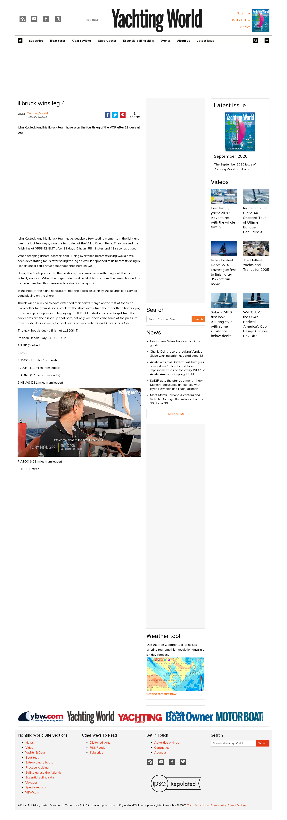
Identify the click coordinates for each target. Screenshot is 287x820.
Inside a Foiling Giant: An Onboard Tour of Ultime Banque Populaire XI (255, 220)
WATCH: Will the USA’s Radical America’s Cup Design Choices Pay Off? (255, 324)
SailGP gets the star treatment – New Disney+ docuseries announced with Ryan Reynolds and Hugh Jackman (176, 385)
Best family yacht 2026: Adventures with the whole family (223, 217)
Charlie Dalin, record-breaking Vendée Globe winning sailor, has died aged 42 (176, 353)
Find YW (244, 27)
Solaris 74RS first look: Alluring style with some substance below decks (222, 324)
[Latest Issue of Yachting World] (260, 20)
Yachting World (37, 113)
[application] (79, 422)
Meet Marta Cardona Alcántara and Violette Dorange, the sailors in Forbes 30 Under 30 (176, 399)
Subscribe (243, 13)
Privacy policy (218, 805)
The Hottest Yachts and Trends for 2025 (256, 265)
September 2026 (231, 156)
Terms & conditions (198, 805)
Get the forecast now (161, 694)
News (153, 332)
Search (198, 319)
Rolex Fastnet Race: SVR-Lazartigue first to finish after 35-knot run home (223, 272)
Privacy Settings (237, 805)
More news (176, 414)
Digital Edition (241, 20)
